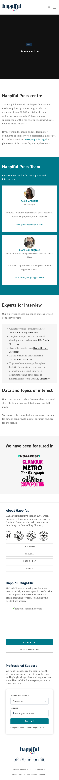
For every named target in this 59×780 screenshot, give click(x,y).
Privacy (14, 774)
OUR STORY (29, 546)
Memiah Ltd (41, 769)
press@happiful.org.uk (36, 139)
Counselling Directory (26, 332)
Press (29, 568)
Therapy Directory (40, 378)
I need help (29, 561)
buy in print (29, 642)
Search (29, 721)
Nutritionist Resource (20, 359)
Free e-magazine (29, 649)
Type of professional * (20, 695)
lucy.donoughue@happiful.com (29, 277)
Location (14, 708)
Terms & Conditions (26, 774)
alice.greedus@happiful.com (29, 224)
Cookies (44, 774)
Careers (29, 553)
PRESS (29, 45)
